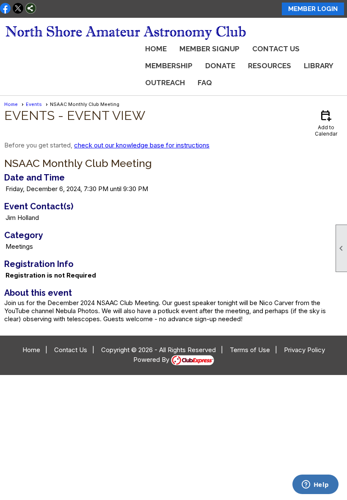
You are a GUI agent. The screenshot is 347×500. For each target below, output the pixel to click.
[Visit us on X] (18, 9)
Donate (220, 65)
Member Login (313, 9)
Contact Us (276, 48)
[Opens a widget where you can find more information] (315, 485)
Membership (169, 65)
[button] (269, 65)
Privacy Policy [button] (304, 350)
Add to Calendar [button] (326, 122)
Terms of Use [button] (250, 350)
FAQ (205, 82)
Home (156, 48)
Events (34, 104)
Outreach (165, 82)
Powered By (152, 360)
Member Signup (209, 48)
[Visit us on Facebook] (5, 9)
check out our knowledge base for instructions (141, 145)
